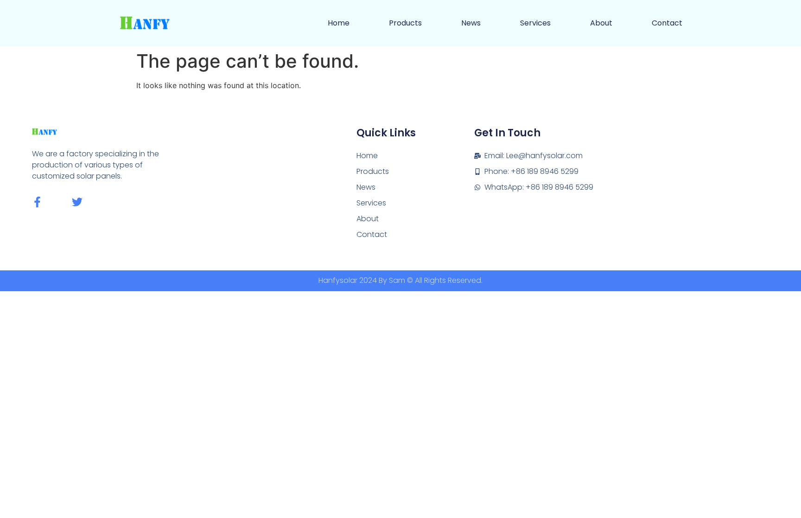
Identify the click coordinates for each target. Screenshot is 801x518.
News (471, 23)
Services (535, 23)
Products (405, 23)
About (601, 23)
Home (339, 23)
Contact (667, 23)
